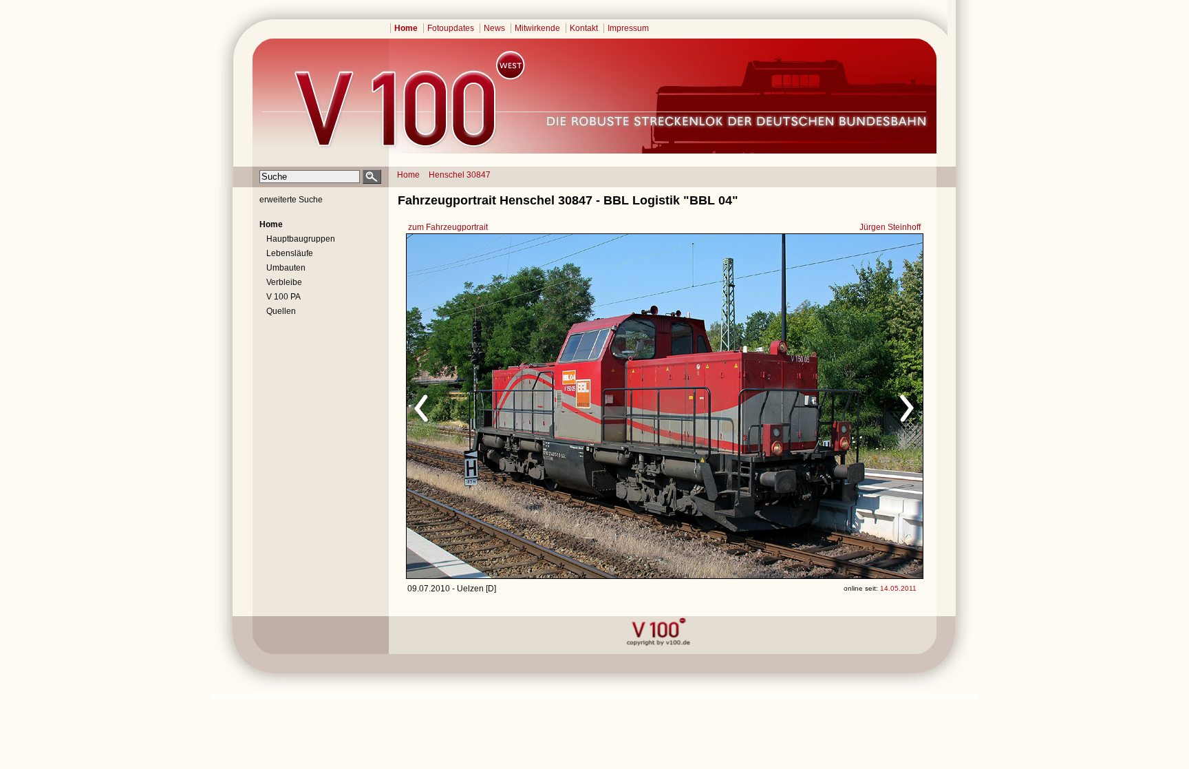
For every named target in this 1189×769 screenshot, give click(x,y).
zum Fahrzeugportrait (448, 227)
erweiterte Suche (291, 199)
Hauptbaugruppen (300, 239)
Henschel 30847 (460, 175)
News (494, 28)
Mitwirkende (537, 28)
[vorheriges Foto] (538, 406)
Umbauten (286, 268)
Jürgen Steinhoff (890, 227)
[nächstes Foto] (786, 406)
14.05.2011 (898, 588)
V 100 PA (283, 297)
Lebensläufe (289, 253)
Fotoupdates (450, 28)
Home (406, 28)
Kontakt (584, 28)
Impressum (628, 28)
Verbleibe (284, 282)
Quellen (281, 311)
